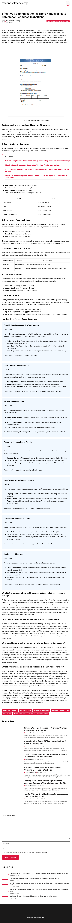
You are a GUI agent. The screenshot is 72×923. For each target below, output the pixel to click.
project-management (42, 710)
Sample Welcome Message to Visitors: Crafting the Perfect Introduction (45, 729)
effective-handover (10, 710)
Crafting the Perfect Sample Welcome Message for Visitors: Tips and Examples (45, 755)
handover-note (26, 710)
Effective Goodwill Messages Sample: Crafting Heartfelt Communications (32, 165)
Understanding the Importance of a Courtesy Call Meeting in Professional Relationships (37, 161)
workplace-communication (38, 714)
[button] (63, 3)
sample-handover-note (61, 710)
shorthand (7, 714)
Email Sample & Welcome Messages (58, 21)
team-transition (20, 714)
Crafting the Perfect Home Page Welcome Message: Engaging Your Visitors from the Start (46, 782)
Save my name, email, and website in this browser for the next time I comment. (25, 852)
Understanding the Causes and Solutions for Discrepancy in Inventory (33, 896)
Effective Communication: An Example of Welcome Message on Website (42, 768)
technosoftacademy (30, 732)
